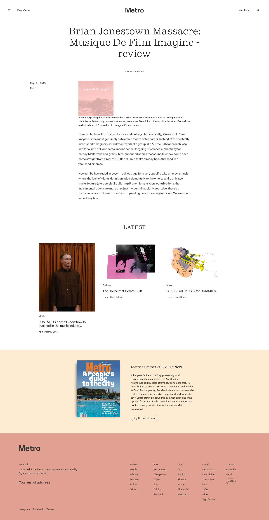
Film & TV (183, 489)
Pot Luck (158, 494)
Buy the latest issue (144, 418)
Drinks (157, 489)
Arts (180, 464)
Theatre (182, 479)
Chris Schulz (112, 297)
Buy (23, 10)
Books (181, 474)
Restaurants (160, 469)
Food (156, 464)
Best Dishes (208, 474)
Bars (156, 484)
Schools (134, 474)
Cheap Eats (160, 474)
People (133, 469)
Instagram (24, 509)
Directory (243, 10)
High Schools (209, 499)
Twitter (50, 509)
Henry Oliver (48, 331)
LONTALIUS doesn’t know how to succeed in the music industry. (62, 324)
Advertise (231, 469)
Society (133, 464)
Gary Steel (138, 71)
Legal (229, 474)
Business (107, 285)
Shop (231, 480)
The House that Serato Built (122, 291)
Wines (205, 494)
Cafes (157, 479)
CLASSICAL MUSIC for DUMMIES (191, 291)
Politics (134, 484)
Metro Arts (184, 494)
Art (179, 469)
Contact (230, 464)
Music (33, 88)
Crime (133, 489)
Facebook (38, 509)
